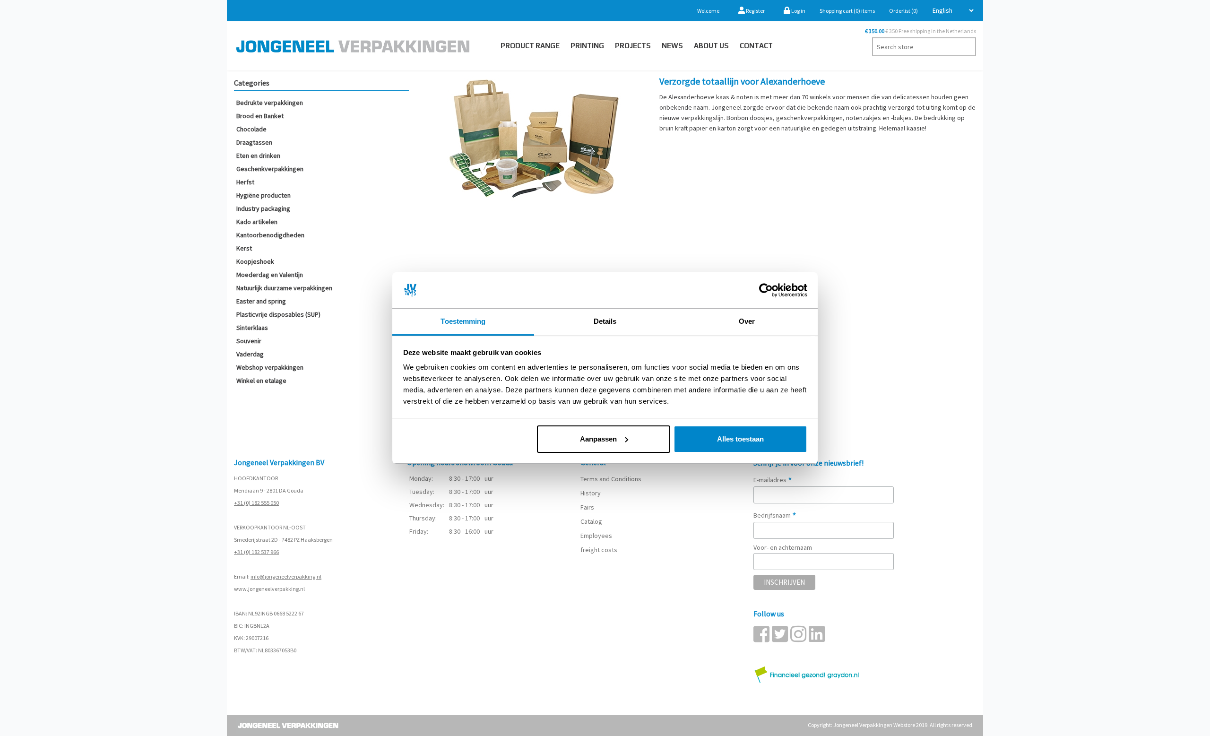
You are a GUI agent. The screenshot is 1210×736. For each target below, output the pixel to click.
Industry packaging (263, 208)
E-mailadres (772, 480)
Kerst (244, 248)
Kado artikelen (256, 221)
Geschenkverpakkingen (269, 169)
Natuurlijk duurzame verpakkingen (284, 288)
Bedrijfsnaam (774, 515)
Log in (797, 10)
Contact (756, 46)
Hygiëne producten (263, 195)
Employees (596, 535)
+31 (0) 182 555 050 (256, 502)
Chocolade (251, 129)
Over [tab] (747, 321)
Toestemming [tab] (463, 321)
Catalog (591, 521)
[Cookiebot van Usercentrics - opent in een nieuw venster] (766, 290)
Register (755, 10)
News (672, 46)
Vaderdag (250, 354)
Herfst (245, 182)
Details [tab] (605, 321)
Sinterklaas (252, 327)
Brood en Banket (260, 116)
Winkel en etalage (261, 380)
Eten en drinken (258, 155)
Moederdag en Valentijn (269, 274)
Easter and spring (261, 301)
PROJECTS (633, 46)
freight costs (598, 550)
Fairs (587, 507)
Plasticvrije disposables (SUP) (278, 314)
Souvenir (248, 341)
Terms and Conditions (610, 479)
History (590, 493)
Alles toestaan (740, 439)
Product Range (530, 46)
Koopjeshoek (255, 261)
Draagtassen (254, 142)
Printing (587, 46)
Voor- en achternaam (782, 547)
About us (711, 46)
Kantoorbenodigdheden (270, 235)
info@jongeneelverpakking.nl (286, 576)
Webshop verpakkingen (269, 367)
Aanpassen (598, 439)
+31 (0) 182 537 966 (256, 551)
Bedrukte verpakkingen (269, 102)
